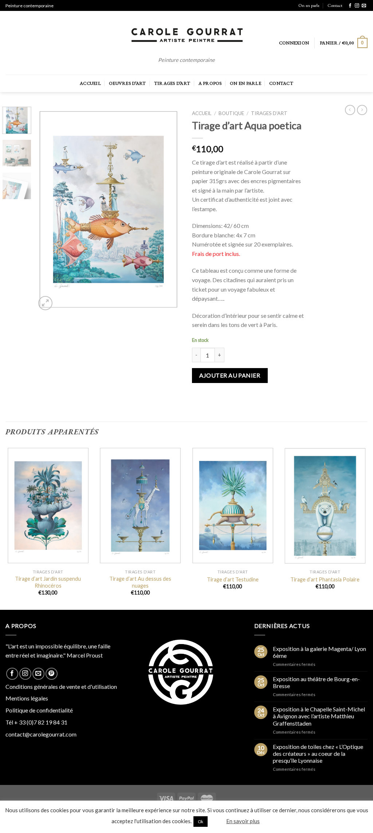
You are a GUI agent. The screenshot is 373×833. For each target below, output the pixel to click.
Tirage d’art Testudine (233, 579)
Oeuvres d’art (127, 83)
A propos (210, 83)
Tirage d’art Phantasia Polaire (325, 579)
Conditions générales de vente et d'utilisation (61, 686)
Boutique (231, 113)
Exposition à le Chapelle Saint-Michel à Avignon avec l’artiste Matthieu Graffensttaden (319, 716)
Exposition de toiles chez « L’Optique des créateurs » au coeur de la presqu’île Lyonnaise (318, 753)
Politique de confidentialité (39, 710)
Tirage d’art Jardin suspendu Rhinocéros (48, 582)
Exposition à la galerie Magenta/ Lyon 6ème (319, 652)
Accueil (90, 83)
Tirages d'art (269, 113)
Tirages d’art (172, 83)
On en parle (308, 5)
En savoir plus (243, 821)
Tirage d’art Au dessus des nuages (140, 582)
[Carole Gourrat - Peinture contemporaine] (186, 36)
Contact (334, 5)
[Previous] (48, 209)
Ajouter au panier (229, 375)
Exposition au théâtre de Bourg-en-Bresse (316, 682)
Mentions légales (26, 698)
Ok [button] (200, 821)
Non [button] (216, 821)
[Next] (169, 209)
